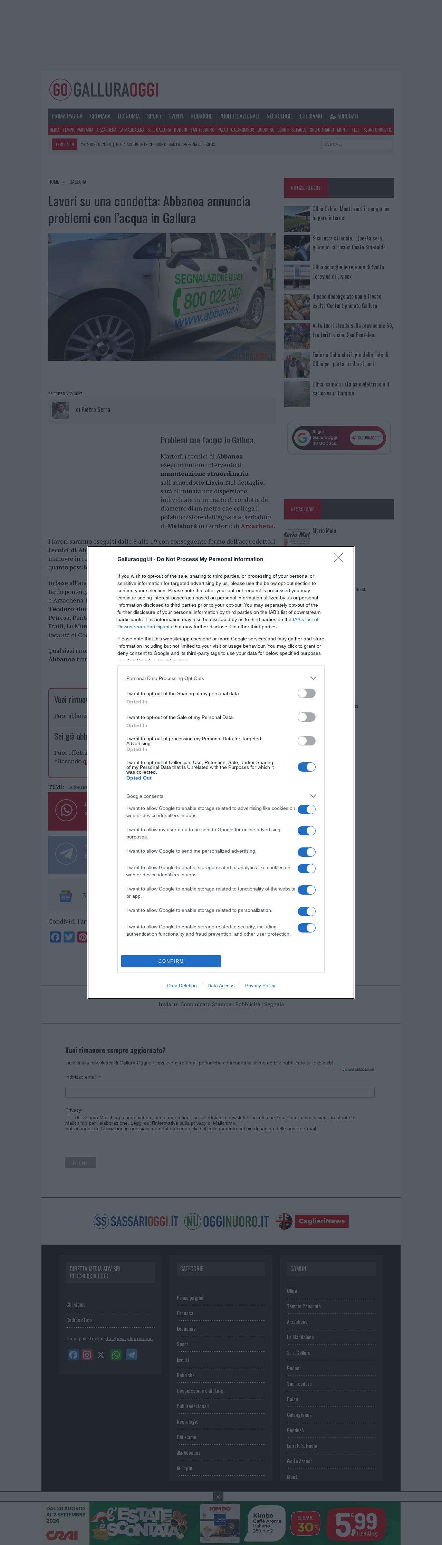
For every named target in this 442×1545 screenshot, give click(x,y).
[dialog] (221, 772)
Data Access (221, 985)
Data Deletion (182, 985)
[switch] (307, 693)
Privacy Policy (260, 985)
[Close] (340, 559)
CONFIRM (171, 961)
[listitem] (221, 678)
